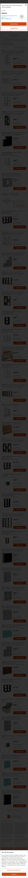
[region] (14, 864)
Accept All (14, 874)
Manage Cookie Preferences (14, 870)
